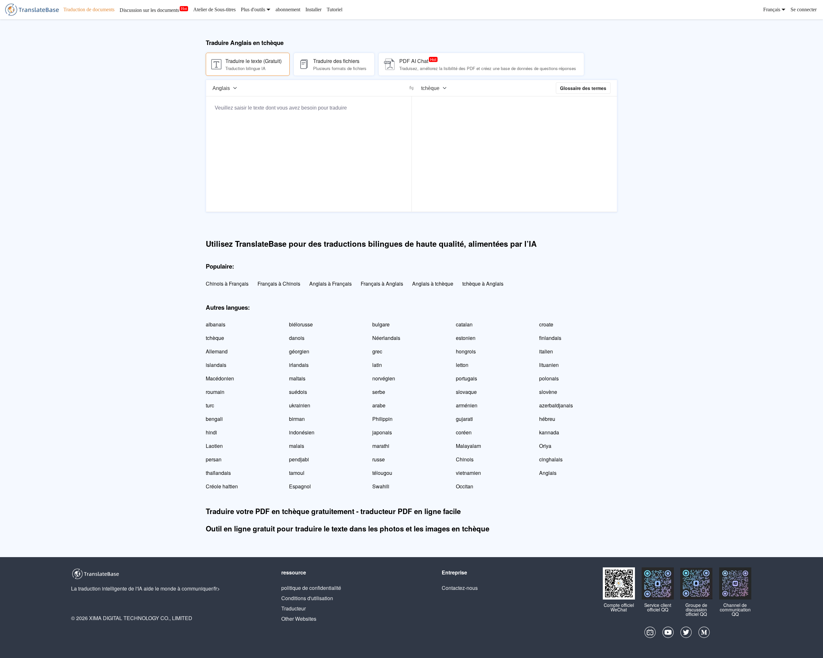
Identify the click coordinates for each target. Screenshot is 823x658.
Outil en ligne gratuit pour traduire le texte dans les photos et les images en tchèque (347, 528)
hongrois (466, 351)
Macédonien (220, 378)
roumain (215, 392)
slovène (548, 392)
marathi (380, 445)
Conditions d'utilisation (307, 598)
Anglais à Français (330, 283)
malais (296, 445)
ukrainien (299, 405)
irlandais (299, 365)
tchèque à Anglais (482, 283)
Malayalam (468, 445)
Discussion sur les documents (149, 10)
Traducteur (293, 608)
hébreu (547, 418)
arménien (466, 405)
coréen (464, 432)
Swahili (380, 486)
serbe (378, 392)
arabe (378, 405)
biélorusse (301, 324)
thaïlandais (218, 472)
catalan (464, 324)
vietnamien (468, 472)
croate (546, 324)
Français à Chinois (279, 283)
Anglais (547, 472)
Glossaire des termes (583, 88)
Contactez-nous (460, 587)
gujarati (464, 418)
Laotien (214, 445)
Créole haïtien (222, 486)
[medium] (704, 634)
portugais (466, 378)
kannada (549, 432)
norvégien (383, 378)
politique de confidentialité (311, 587)
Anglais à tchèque (432, 283)
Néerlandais (386, 338)
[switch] (411, 88)
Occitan (464, 486)
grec (377, 351)
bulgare (381, 324)
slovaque (466, 392)
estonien (465, 338)
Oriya (545, 445)
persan (214, 459)
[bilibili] (650, 634)
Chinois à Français (227, 283)
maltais (297, 378)
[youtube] (668, 634)
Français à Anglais (382, 283)
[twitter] (686, 634)
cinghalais (551, 459)
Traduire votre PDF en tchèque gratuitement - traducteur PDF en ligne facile (333, 511)
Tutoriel (334, 9)
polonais (549, 378)
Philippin (382, 418)
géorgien (299, 351)
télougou (382, 472)
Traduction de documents (88, 9)
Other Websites (298, 618)
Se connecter (804, 9)
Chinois (465, 459)
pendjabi (299, 459)
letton (462, 365)
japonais (382, 432)
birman (297, 418)
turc (210, 405)
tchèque (215, 338)
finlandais (550, 338)
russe (378, 459)
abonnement (288, 9)
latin (377, 365)
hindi (211, 432)
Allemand (217, 351)
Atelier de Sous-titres (214, 9)
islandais (216, 365)
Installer (313, 9)
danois (296, 338)
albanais (215, 324)
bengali (214, 418)
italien (546, 351)
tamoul (296, 472)
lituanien (549, 365)
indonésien (301, 432)
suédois (298, 392)
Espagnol (300, 486)
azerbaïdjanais (556, 405)
